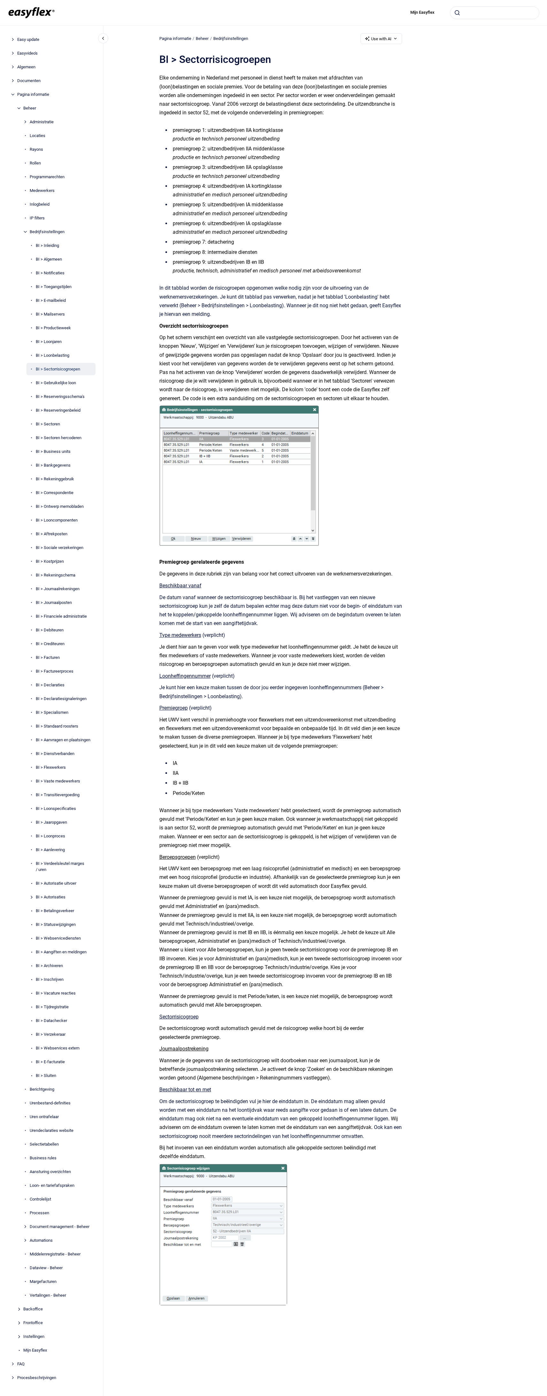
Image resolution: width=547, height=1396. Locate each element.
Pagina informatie (33, 94)
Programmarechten (47, 176)
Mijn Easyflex (422, 12)
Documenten (29, 80)
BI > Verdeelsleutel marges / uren (60, 866)
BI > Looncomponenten (57, 520)
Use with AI (381, 38)
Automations (41, 1240)
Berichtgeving (42, 1089)
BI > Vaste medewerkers (58, 781)
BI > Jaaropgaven (51, 822)
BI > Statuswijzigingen (56, 924)
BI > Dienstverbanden (55, 753)
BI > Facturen (48, 657)
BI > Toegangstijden (54, 286)
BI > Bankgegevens (53, 465)
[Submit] (457, 13)
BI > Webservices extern (58, 1048)
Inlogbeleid (39, 204)
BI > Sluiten (46, 1075)
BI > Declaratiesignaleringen (61, 698)
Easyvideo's (27, 53)
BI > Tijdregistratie (52, 1006)
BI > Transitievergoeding (58, 794)
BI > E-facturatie (50, 1061)
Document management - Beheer (59, 1226)
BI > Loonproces (50, 836)
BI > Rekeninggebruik (55, 479)
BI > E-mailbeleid (51, 300)
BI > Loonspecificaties (56, 808)
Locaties (37, 135)
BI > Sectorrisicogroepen (58, 369)
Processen (39, 1212)
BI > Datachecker (51, 1020)
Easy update (28, 39)
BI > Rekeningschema (55, 575)
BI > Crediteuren (50, 643)
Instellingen (33, 1336)
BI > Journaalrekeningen (58, 588)
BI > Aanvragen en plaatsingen (63, 739)
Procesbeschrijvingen (36, 1377)
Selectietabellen (44, 1144)
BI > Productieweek (53, 327)
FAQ (21, 1364)
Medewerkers (42, 190)
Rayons (36, 149)
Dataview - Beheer (46, 1267)
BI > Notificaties (50, 273)
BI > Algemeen (49, 259)
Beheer (29, 108)
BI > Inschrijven (50, 979)
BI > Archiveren (49, 965)
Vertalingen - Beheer (48, 1295)
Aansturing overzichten (50, 1171)
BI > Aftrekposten (51, 533)
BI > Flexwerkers (51, 767)
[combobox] (494, 13)
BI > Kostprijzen (50, 561)
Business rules (43, 1158)
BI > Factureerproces (54, 671)
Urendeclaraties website (51, 1130)
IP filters (37, 218)
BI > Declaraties (50, 685)
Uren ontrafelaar (44, 1116)
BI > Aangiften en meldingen (61, 952)
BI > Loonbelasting (52, 355)
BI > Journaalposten (54, 602)
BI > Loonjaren (49, 341)
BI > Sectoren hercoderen (58, 437)
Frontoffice (33, 1322)
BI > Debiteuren (50, 630)
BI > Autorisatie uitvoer (56, 883)
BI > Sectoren (48, 424)
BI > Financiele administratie (61, 616)
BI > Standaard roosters (57, 726)
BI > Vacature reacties (56, 993)
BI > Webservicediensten (58, 938)
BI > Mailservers (50, 314)
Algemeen (26, 67)
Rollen (35, 163)
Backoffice (33, 1309)
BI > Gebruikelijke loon (56, 382)
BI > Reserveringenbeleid (58, 410)
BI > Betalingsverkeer (55, 910)
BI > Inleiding (47, 245)
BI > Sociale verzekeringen (59, 547)
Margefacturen (43, 1281)
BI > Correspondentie (54, 492)
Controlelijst (40, 1199)
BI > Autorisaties (50, 897)
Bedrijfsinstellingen (47, 231)
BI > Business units (53, 451)
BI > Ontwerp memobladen (60, 506)
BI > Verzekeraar (50, 1034)
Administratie (42, 121)
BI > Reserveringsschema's (60, 396)
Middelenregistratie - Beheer (55, 1254)
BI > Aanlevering (50, 849)
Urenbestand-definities (50, 1103)
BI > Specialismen (52, 712)
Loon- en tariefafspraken (52, 1185)
